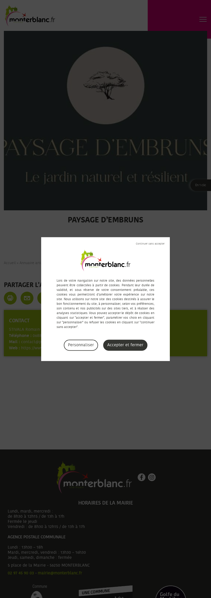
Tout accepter (125, 345)
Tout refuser (150, 243)
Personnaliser (81, 345)
